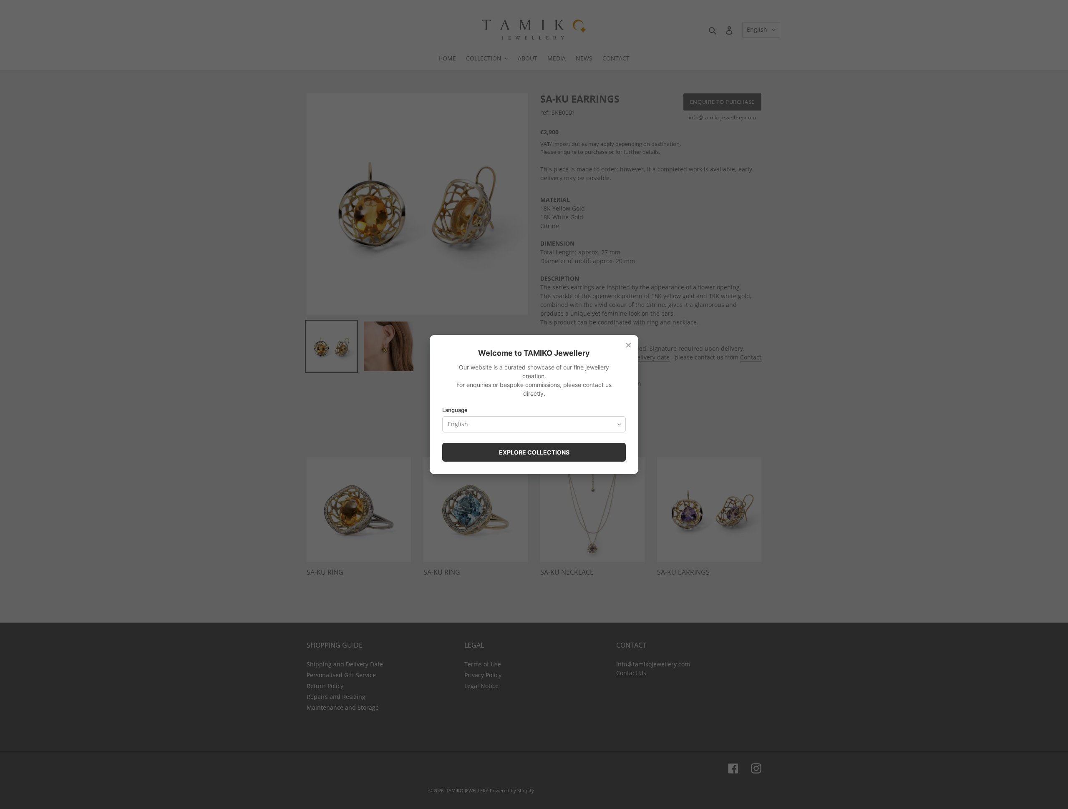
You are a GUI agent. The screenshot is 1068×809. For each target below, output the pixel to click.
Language (455, 410)
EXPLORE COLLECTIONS (534, 452)
